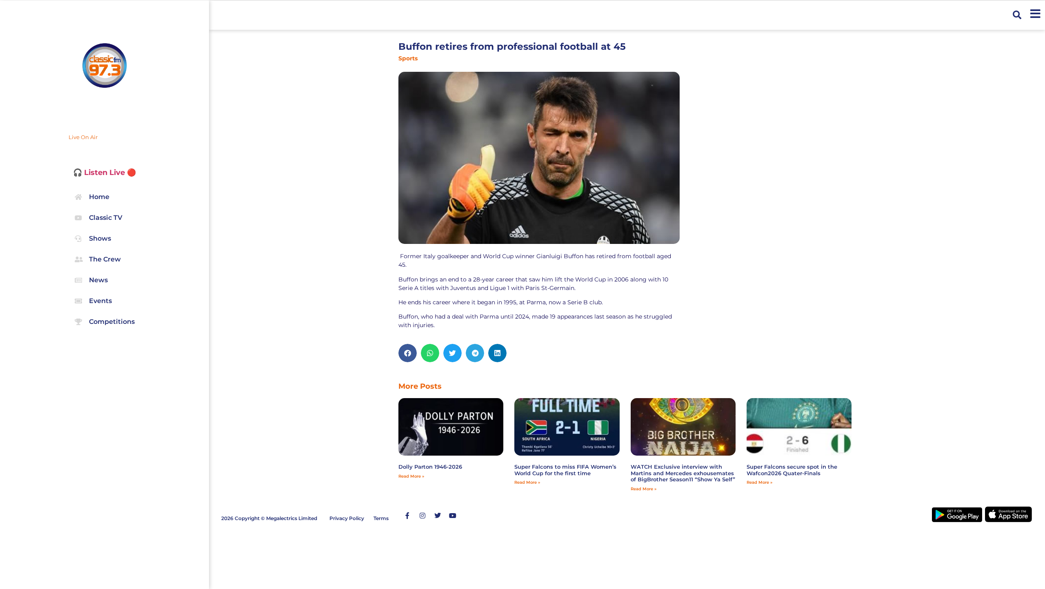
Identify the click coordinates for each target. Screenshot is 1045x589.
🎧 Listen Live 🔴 (104, 172)
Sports (408, 58)
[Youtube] (452, 515)
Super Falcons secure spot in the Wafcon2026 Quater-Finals (792, 469)
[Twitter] (437, 515)
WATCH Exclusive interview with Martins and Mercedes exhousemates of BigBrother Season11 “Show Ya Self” (683, 473)
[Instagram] (422, 515)
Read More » (411, 476)
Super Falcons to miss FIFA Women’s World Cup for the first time (565, 469)
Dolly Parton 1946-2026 (430, 466)
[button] (1017, 15)
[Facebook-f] (407, 515)
